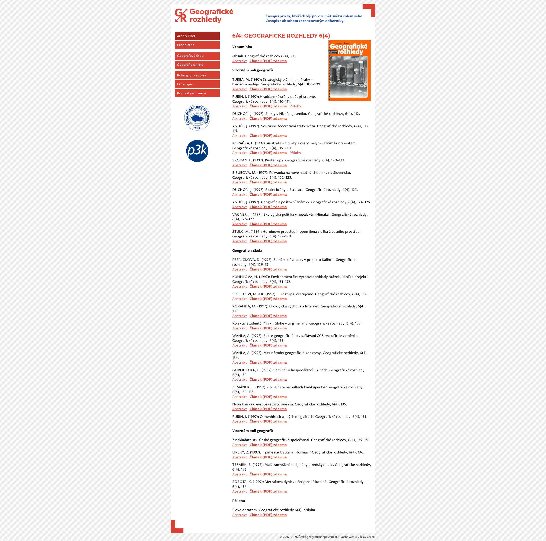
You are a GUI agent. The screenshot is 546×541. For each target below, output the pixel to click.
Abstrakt (239, 61)
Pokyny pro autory (191, 75)
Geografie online (190, 65)
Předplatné (186, 45)
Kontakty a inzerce (191, 93)
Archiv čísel (186, 36)
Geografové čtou (190, 56)
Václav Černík (366, 537)
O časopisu (186, 84)
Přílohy (295, 106)
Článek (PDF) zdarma (268, 61)
